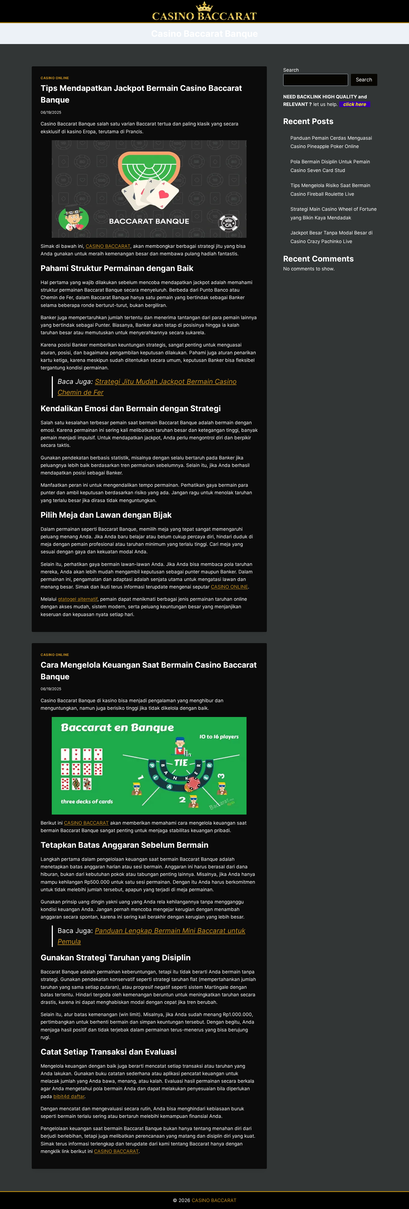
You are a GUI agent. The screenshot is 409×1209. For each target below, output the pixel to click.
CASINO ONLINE (55, 78)
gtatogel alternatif (77, 599)
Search (291, 70)
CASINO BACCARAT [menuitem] (86, 823)
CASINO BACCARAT (108, 246)
